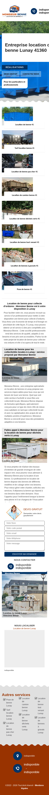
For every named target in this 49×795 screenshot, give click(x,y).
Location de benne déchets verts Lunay (26, 722)
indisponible (23, 564)
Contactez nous (31, 74)
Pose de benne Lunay (10, 703)
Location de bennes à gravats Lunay (41, 725)
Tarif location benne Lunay (9, 714)
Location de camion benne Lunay (26, 704)
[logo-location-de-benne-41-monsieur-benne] (13, 11)
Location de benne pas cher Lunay (10, 729)
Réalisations (15, 67)
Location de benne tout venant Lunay (41, 705)
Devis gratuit (10, 74)
